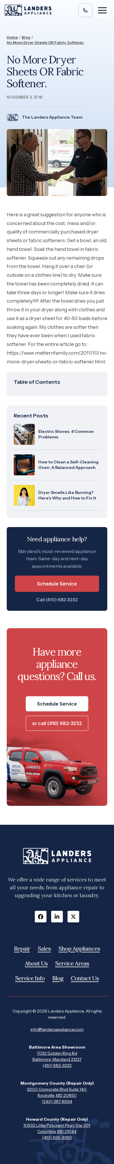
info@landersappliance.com (57, 1029)
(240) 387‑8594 (57, 1101)
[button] (102, 10)
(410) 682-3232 (57, 1065)
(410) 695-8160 (57, 1137)
